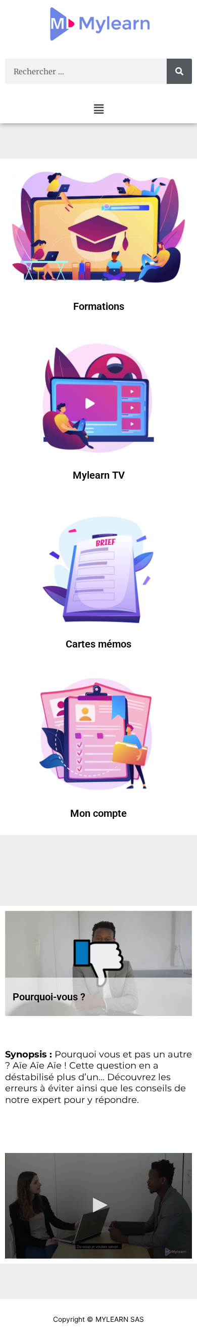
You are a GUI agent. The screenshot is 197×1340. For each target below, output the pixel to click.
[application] (98, 1205)
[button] (98, 109)
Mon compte (98, 813)
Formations (98, 306)
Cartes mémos (98, 644)
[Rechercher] (179, 71)
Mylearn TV (99, 475)
